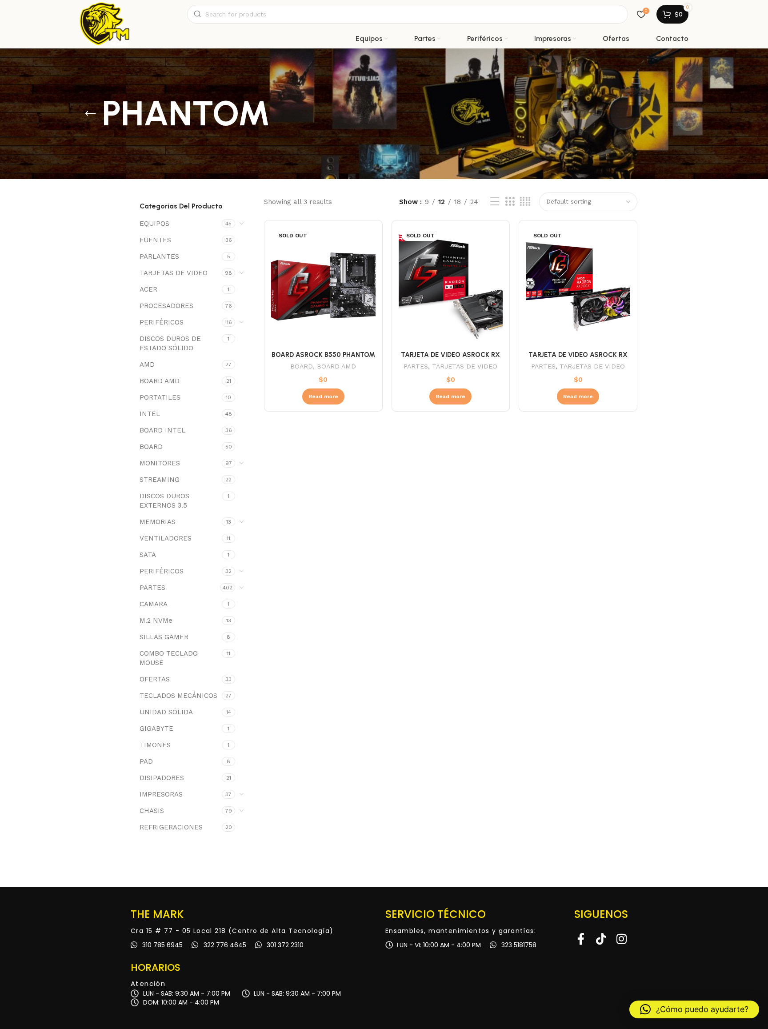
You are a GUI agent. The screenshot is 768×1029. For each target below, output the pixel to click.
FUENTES (155, 240)
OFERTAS (155, 679)
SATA (148, 555)
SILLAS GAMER (164, 637)
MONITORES (160, 463)
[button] (694, 1009)
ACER (148, 289)
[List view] (494, 202)
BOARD (151, 447)
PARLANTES (159, 256)
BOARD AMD (160, 381)
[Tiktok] (601, 939)
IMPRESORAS (161, 794)
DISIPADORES (162, 778)
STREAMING (160, 480)
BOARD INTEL (162, 430)
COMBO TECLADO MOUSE (169, 658)
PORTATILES (160, 397)
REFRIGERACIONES (171, 827)
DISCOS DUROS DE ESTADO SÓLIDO (170, 343)
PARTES (152, 588)
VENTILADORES (166, 538)
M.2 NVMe (156, 621)
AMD (147, 364)
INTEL (150, 414)
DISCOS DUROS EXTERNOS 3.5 (164, 500)
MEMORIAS (158, 522)
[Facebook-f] (581, 939)
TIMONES (155, 745)
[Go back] (91, 114)
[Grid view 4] (525, 202)
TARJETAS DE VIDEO (174, 273)
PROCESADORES (166, 306)
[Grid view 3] (509, 202)
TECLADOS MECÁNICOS (178, 696)
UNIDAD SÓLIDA (166, 712)
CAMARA (154, 604)
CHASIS (152, 811)
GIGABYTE (156, 729)
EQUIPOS (154, 224)
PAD (146, 761)
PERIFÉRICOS (162, 322)
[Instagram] (622, 939)
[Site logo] (104, 14)
